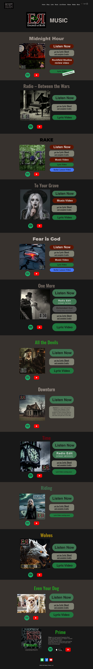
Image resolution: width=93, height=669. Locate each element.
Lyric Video (65, 327)
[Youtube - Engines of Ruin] (51, 659)
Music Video (62, 259)
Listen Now (64, 193)
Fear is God (46, 239)
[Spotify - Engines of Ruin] (42, 659)
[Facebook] (46, 659)
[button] (87, 4)
